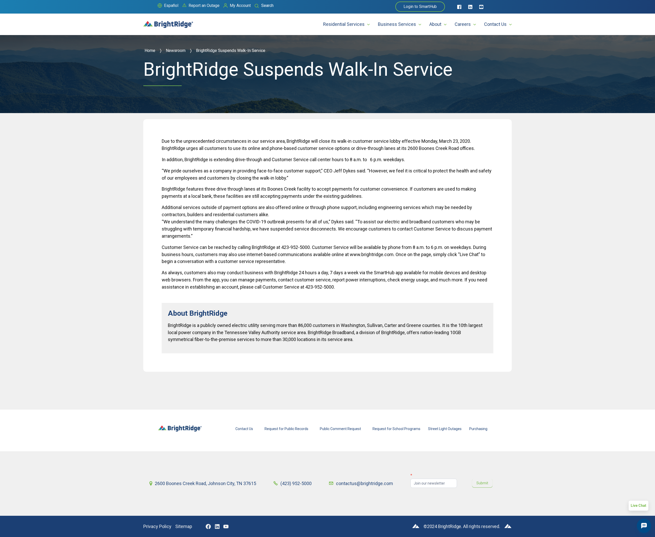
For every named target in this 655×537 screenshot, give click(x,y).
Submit (482, 483)
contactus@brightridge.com (364, 483)
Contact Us (495, 24)
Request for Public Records (286, 429)
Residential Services (344, 24)
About (435, 24)
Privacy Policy (157, 526)
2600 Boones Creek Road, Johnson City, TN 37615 (205, 483)
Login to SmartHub (420, 6)
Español (171, 5)
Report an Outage (204, 5)
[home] (168, 22)
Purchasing (478, 429)
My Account (240, 5)
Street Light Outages (445, 429)
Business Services (397, 24)
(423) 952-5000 (296, 483)
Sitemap (183, 526)
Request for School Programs (396, 429)
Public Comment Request (340, 429)
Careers (463, 24)
